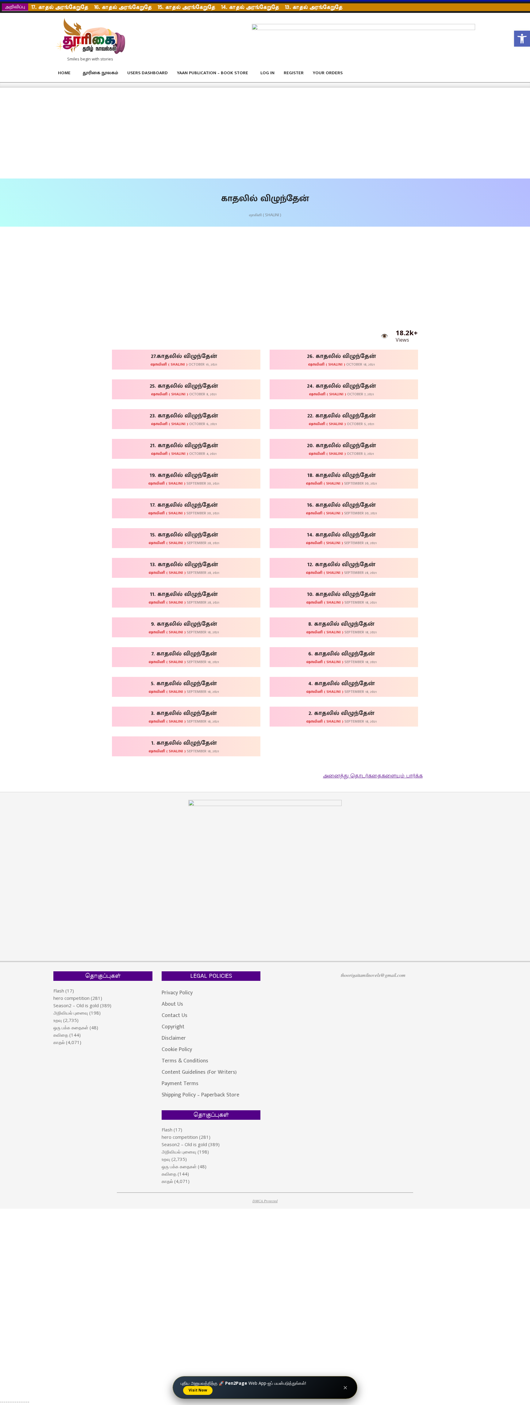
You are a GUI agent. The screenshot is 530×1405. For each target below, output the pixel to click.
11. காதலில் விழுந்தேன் (184, 594)
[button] (522, 39)
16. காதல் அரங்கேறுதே (123, 7)
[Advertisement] (184, 133)
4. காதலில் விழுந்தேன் (341, 683)
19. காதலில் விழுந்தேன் (184, 475)
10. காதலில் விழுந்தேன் (341, 594)
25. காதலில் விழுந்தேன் (184, 386)
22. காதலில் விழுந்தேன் (341, 415)
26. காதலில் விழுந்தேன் (341, 356)
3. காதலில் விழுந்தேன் (184, 713)
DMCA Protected (265, 1200)
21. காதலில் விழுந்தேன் (184, 445)
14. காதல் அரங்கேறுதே (250, 7)
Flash (58, 991)
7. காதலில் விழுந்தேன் (184, 653)
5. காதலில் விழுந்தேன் (184, 683)
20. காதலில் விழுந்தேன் (341, 445)
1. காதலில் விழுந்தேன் (184, 743)
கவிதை (60, 1035)
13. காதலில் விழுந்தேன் (184, 564)
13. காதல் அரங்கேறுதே (313, 7)
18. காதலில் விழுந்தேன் (341, 475)
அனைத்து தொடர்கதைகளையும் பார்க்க (373, 776)
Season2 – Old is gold (76, 1005)
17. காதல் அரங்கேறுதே (59, 7)
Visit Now (198, 1390)
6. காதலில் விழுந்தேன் (341, 653)
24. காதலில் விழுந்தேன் (341, 386)
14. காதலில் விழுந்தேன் (341, 534)
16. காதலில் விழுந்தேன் (341, 505)
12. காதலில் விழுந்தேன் (341, 564)
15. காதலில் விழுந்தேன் (184, 534)
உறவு (57, 1020)
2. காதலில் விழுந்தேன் (341, 713)
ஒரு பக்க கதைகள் (70, 1027)
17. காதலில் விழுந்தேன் (184, 505)
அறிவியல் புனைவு (70, 1013)
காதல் (59, 1042)
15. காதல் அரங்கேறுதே (186, 7)
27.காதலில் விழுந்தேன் (184, 356)
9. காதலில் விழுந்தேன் (184, 624)
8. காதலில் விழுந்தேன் (341, 624)
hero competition (71, 998)
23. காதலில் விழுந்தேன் (184, 415)
